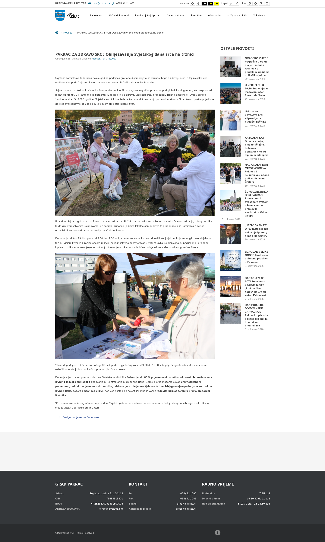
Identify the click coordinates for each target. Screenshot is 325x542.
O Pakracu (259, 15)
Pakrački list (99, 58)
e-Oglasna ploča (237, 15)
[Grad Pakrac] (67, 15)
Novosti (67, 32)
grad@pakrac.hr (101, 3)
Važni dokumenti (119, 15)
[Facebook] (217, 532)
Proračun (196, 15)
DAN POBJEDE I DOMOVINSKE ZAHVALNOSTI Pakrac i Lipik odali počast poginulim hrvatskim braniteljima (257, 315)
